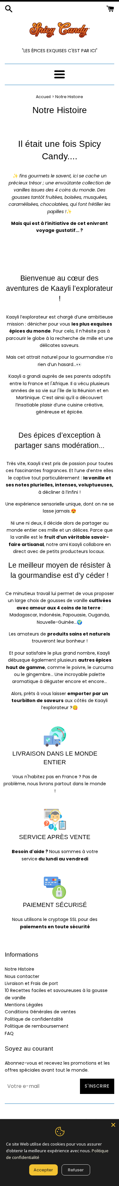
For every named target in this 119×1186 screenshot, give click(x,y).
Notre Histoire (19, 969)
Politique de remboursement (37, 1026)
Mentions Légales (24, 1005)
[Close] (113, 1125)
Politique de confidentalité (34, 1019)
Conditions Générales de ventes (40, 1012)
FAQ (9, 1033)
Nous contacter (22, 976)
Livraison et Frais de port (31, 983)
